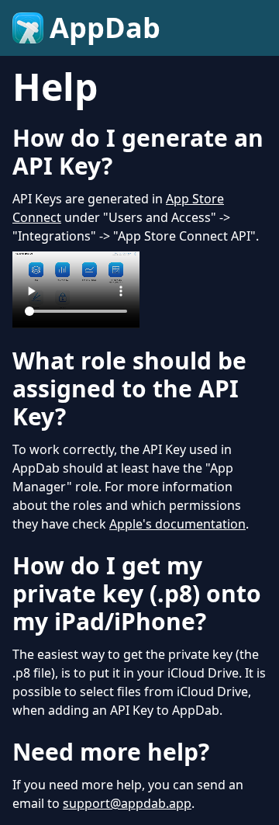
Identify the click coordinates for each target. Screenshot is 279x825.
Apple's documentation (177, 523)
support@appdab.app (127, 803)
